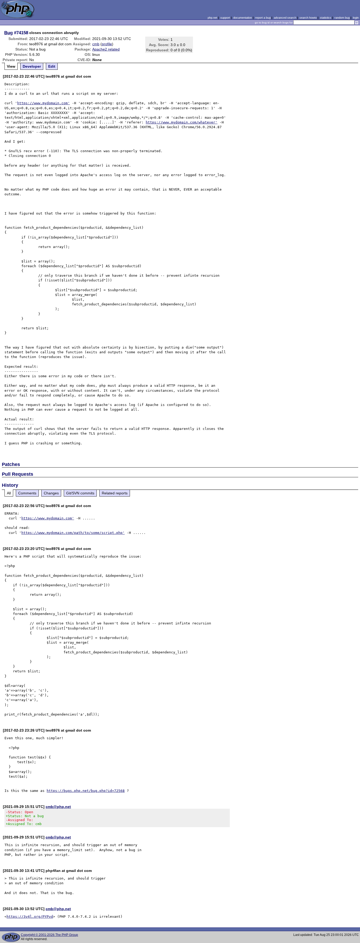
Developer (32, 66)
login (356, 17)
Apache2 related (106, 49)
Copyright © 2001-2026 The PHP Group (49, 935)
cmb (95, 44)
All (9, 493)
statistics (325, 17)
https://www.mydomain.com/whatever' (181, 122)
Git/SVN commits (80, 493)
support (225, 17)
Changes (51, 493)
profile (107, 44)
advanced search (285, 17)
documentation (242, 17)
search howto (308, 17)
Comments (27, 493)
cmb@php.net (58, 807)
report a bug (263, 17)
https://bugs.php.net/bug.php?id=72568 (86, 791)
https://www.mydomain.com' (43, 103)
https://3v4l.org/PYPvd (30, 917)
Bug (8, 32)
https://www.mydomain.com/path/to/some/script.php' (73, 533)
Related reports (115, 493)
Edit (51, 66)
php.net (212, 17)
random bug (342, 17)
